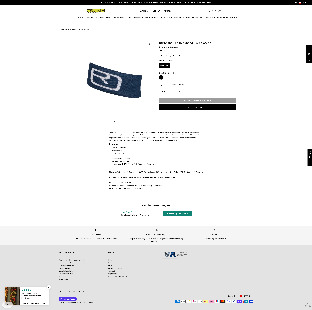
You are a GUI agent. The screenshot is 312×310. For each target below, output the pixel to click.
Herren (156, 11)
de (296, 2)
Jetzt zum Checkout (197, 107)
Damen (144, 11)
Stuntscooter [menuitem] (135, 17)
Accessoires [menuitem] (104, 17)
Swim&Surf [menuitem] (150, 17)
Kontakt (111, 263)
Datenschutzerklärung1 (117, 276)
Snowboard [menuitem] (165, 17)
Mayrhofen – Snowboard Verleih (71, 260)
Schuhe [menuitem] (77, 17)
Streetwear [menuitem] (89, 17)
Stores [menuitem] (195, 17)
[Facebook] (60, 291)
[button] (49, 287)
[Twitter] (69, 291)
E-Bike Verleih (64, 268)
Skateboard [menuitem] (119, 17)
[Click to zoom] (150, 44)
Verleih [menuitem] (209, 17)
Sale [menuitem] (188, 17)
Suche (61, 276)
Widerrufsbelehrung (116, 268)
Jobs (110, 260)
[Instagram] (64, 291)
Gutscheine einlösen (66, 271)
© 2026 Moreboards (66, 303)
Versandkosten (179, 56)
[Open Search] (208, 11)
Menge (162, 91)
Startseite (64, 29)
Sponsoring (63, 279)
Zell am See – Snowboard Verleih (72, 263)
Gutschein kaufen (65, 274)
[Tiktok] (83, 291)
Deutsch (232, 296)
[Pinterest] (74, 291)
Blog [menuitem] (202, 17)
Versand (111, 271)
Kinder (167, 11)
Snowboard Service (66, 266)
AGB (110, 266)
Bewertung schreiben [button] (177, 214)
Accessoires (74, 29)
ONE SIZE (164, 65)
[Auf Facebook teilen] (309, 48)
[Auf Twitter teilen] (309, 54)
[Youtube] (79, 291)
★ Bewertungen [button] (310, 157)
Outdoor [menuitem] (178, 17)
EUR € (305, 3)
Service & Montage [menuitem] (226, 17)
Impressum (112, 274)
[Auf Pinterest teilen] (309, 60)
